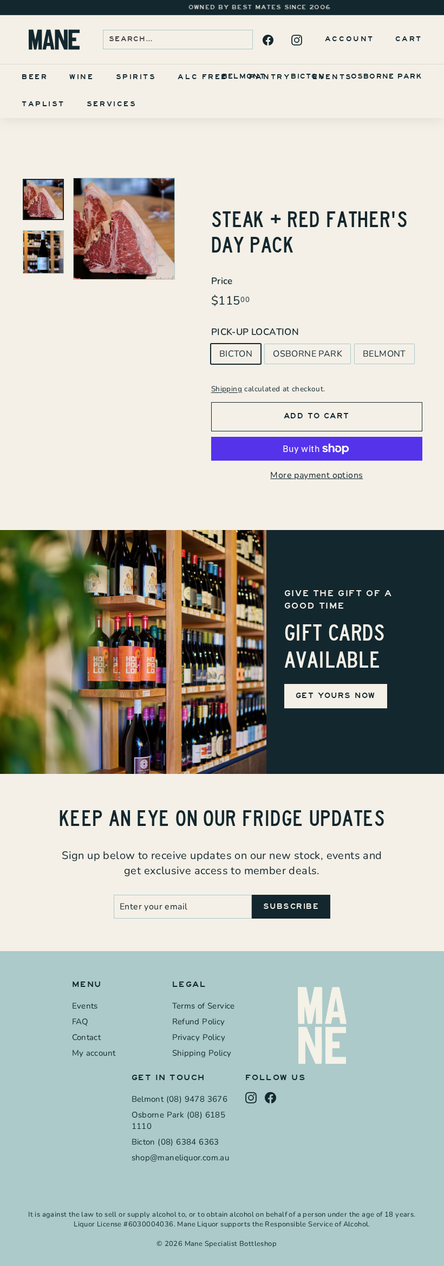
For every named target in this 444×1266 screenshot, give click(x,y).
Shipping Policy (202, 1053)
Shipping (226, 389)
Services (111, 104)
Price (222, 281)
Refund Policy (198, 1021)
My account (94, 1053)
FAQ (80, 1021)
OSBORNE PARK (307, 354)
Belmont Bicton (273, 76)
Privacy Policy (199, 1037)
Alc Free (202, 77)
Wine (81, 77)
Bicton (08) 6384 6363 (175, 1141)
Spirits (136, 77)
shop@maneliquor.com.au (181, 1157)
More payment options (316, 475)
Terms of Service (203, 1005)
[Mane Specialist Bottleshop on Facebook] (267, 40)
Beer (35, 77)
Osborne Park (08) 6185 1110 (179, 1120)
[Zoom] (124, 228)
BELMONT (384, 354)
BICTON (235, 354)
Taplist (43, 104)
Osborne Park (386, 76)
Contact (86, 1037)
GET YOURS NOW (336, 696)
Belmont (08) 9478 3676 (180, 1099)
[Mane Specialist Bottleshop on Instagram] (296, 40)
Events (332, 77)
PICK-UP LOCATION (255, 332)
